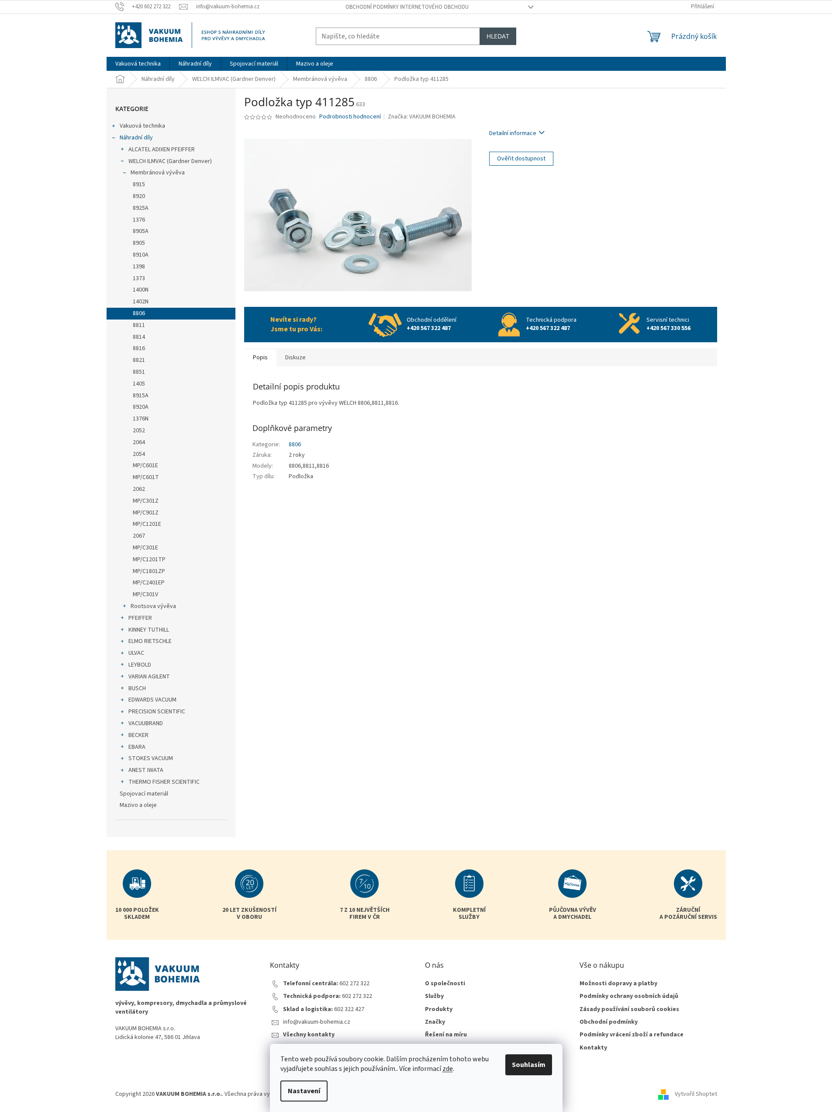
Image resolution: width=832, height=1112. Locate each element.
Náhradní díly (136, 137)
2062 (139, 489)
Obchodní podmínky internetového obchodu (407, 7)
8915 (139, 184)
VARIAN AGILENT (149, 676)
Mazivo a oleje (138, 805)
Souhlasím (528, 1065)
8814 (139, 337)
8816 (139, 348)
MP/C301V (145, 594)
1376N (140, 418)
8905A (140, 231)
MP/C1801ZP (149, 571)
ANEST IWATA (145, 770)
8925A (140, 208)
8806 (139, 313)
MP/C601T (146, 477)
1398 (139, 266)
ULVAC (136, 653)
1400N (140, 289)
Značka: (422, 116)
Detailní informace (512, 133)
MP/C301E (145, 547)
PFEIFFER (140, 618)
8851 (139, 372)
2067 (139, 536)
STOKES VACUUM (150, 758)
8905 (139, 243)
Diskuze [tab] (295, 357)
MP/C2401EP (149, 582)
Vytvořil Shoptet (696, 1094)
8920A (140, 407)
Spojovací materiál (144, 793)
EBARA (136, 747)
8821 (139, 360)
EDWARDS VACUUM (152, 699)
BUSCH (137, 688)
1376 (139, 219)
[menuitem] (138, 64)
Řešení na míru (446, 1035)
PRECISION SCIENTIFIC (156, 711)
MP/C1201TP (149, 559)
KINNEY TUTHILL (148, 630)
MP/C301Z (146, 501)
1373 (139, 278)
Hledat (498, 36)
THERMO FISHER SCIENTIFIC (164, 782)
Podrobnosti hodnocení (350, 117)
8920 (139, 196)
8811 (139, 325)
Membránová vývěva (158, 172)
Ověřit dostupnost (521, 158)
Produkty (438, 1009)
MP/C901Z (146, 512)
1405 (139, 383)
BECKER (138, 735)
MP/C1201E (147, 524)
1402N (140, 301)
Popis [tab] (260, 357)
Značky (435, 1022)
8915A (140, 395)
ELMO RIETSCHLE (150, 641)
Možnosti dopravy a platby (618, 984)
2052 (139, 430)
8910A (140, 254)
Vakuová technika (142, 126)
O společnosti (445, 984)
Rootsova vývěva (153, 606)
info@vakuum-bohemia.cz (316, 1022)
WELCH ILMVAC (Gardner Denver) (170, 161)
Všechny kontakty (309, 1035)
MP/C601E (145, 465)
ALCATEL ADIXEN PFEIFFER (161, 149)
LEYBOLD (139, 664)
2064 (139, 442)
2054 (139, 454)
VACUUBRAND (145, 723)
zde (447, 1069)
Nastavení (304, 1091)
